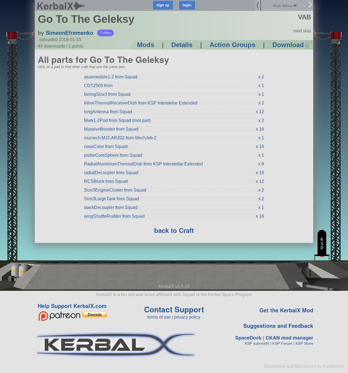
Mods (145, 44)
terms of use (159, 317)
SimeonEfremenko (69, 32)
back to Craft (174, 230)
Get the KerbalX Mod (286, 310)
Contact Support (174, 309)
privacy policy (187, 317)
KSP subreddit (257, 343)
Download (288, 44)
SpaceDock (248, 337)
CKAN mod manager (289, 337)
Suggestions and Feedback (278, 325)
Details (181, 44)
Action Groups (232, 44)
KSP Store (304, 343)
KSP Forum (282, 343)
